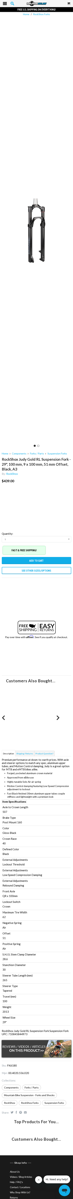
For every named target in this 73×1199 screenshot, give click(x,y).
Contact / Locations (20, 1187)
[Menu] (5, 4)
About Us (15, 1171)
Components (19, 453)
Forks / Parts (37, 453)
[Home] (36, 3)
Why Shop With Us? (20, 1192)
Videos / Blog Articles (21, 1176)
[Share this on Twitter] (11, 1112)
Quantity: (7, 533)
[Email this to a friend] (25, 1112)
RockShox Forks (41, 14)
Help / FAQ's (16, 1182)
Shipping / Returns (24, 753)
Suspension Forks (57, 453)
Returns (14, 1197)
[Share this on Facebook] (16, 1112)
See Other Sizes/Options (36, 570)
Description (8, 753)
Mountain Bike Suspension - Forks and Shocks (29, 1095)
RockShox (12, 473)
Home (5, 453)
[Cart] (69, 5)
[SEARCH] (12, 3)
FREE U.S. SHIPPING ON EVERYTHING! (36, 9)
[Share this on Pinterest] (20, 1112)
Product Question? (44, 753)
